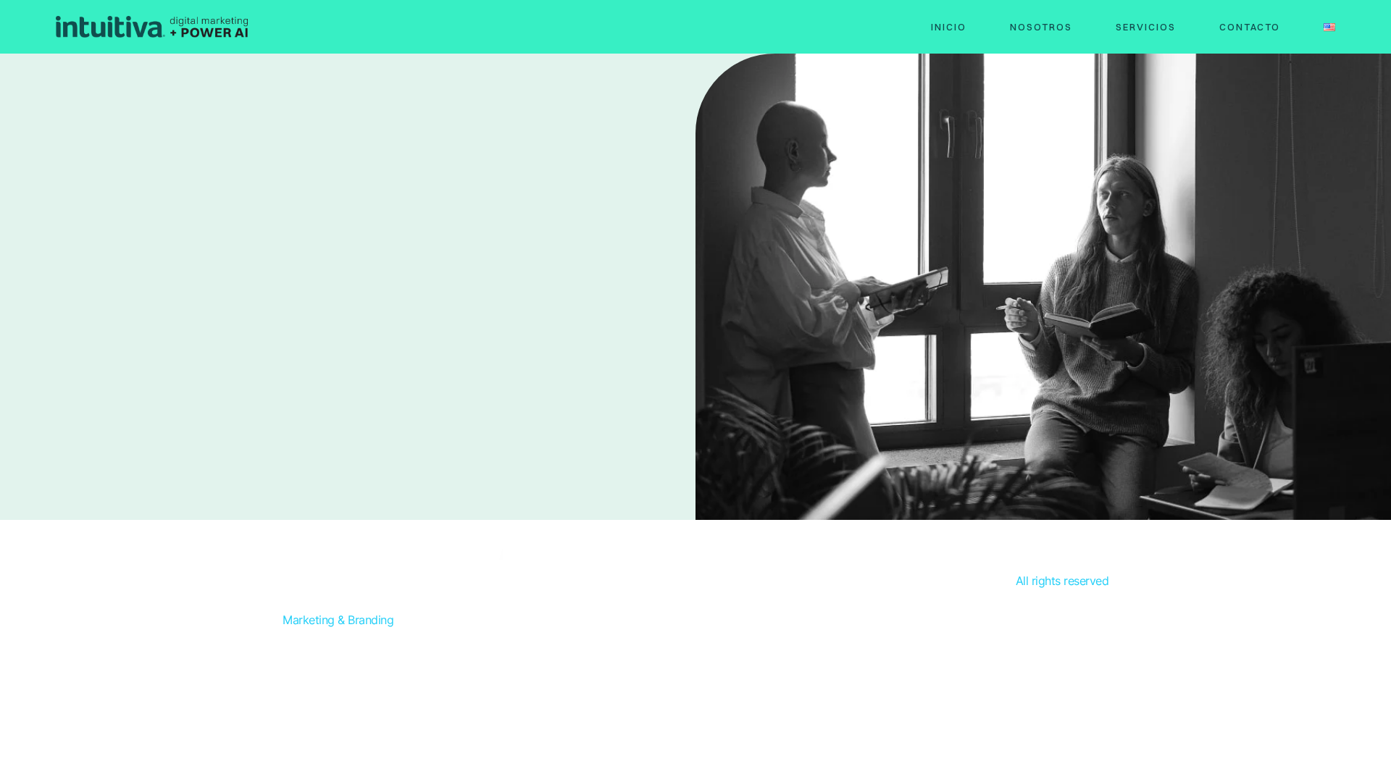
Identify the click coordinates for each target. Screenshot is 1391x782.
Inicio (948, 27)
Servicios (1146, 27)
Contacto (1249, 27)
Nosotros (1041, 27)
